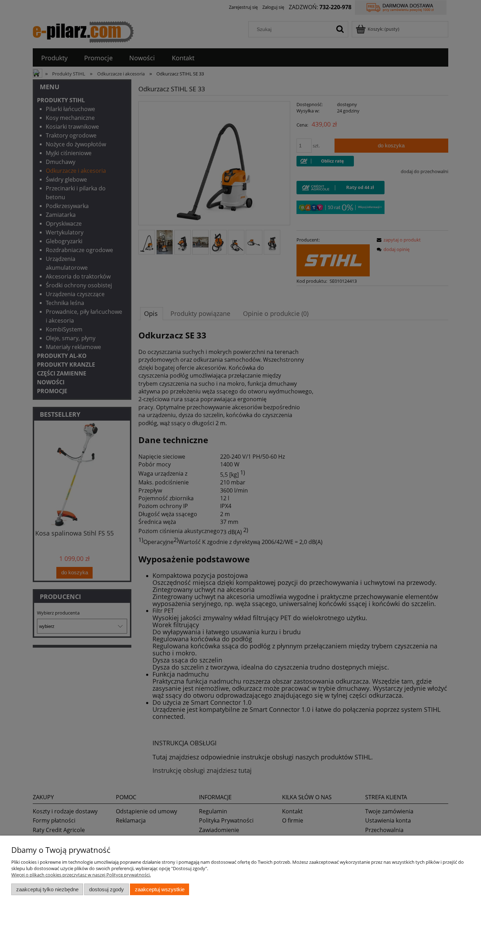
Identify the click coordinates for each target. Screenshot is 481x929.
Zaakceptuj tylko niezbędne (47, 889)
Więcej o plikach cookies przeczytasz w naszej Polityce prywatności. (81, 875)
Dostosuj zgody (106, 889)
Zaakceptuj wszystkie (160, 889)
